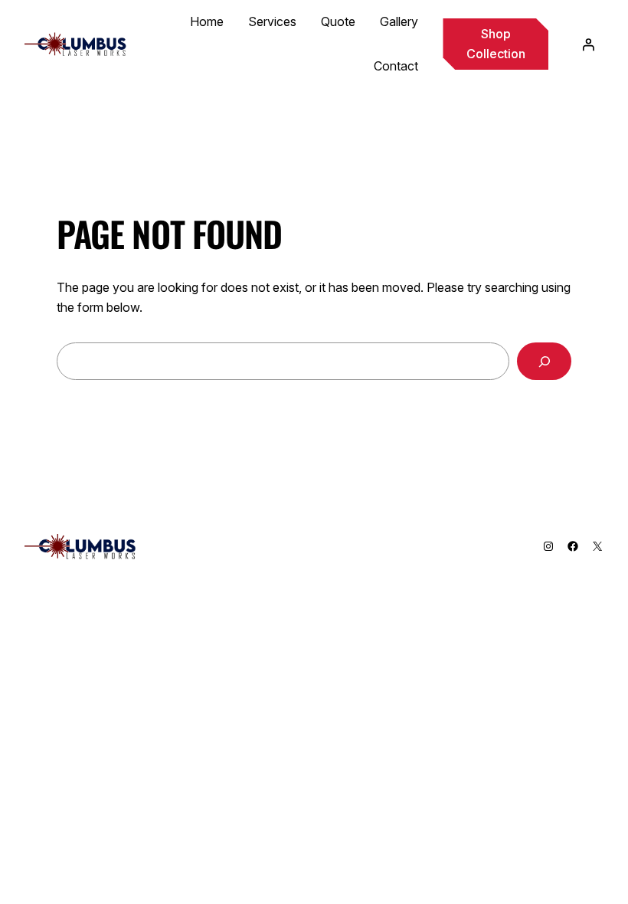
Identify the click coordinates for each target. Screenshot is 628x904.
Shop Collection (495, 43)
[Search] (544, 361)
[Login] (588, 44)
